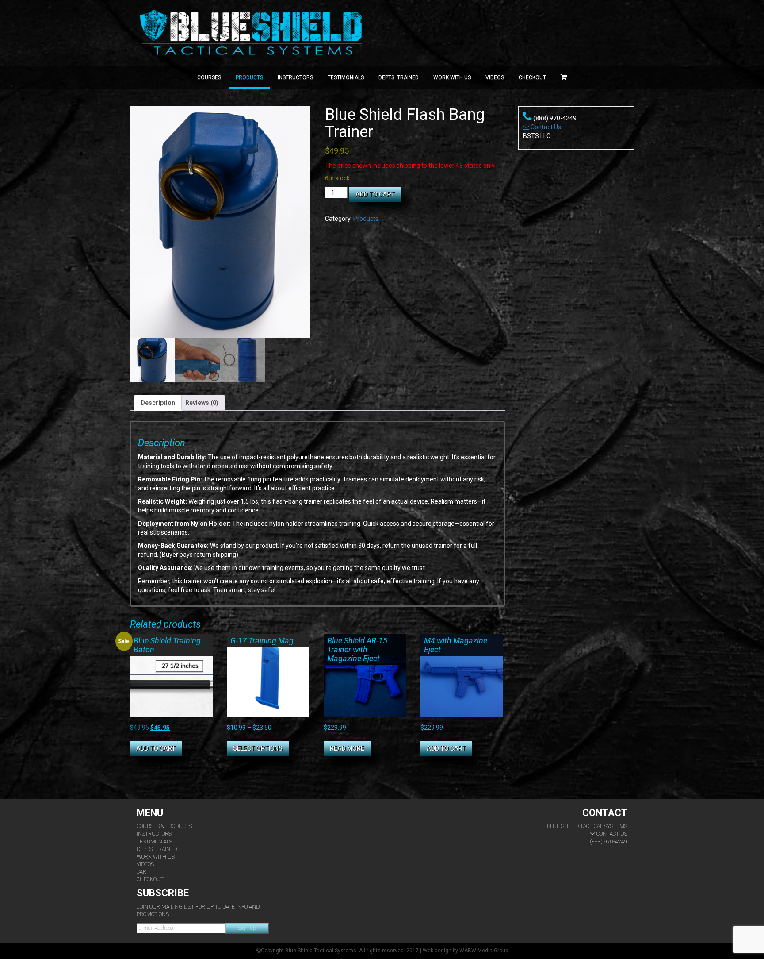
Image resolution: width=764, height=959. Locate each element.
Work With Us (156, 857)
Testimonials (346, 77)
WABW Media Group (483, 950)
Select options (258, 748)
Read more (347, 748)
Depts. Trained (398, 77)
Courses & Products (164, 826)
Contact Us (545, 127)
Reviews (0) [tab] (201, 402)
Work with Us (452, 77)
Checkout (532, 77)
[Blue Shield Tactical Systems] (252, 33)
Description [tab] (158, 402)
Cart (143, 872)
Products (249, 77)
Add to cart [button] (156, 748)
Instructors (295, 77)
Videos (494, 77)
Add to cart (375, 194)
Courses (209, 77)
